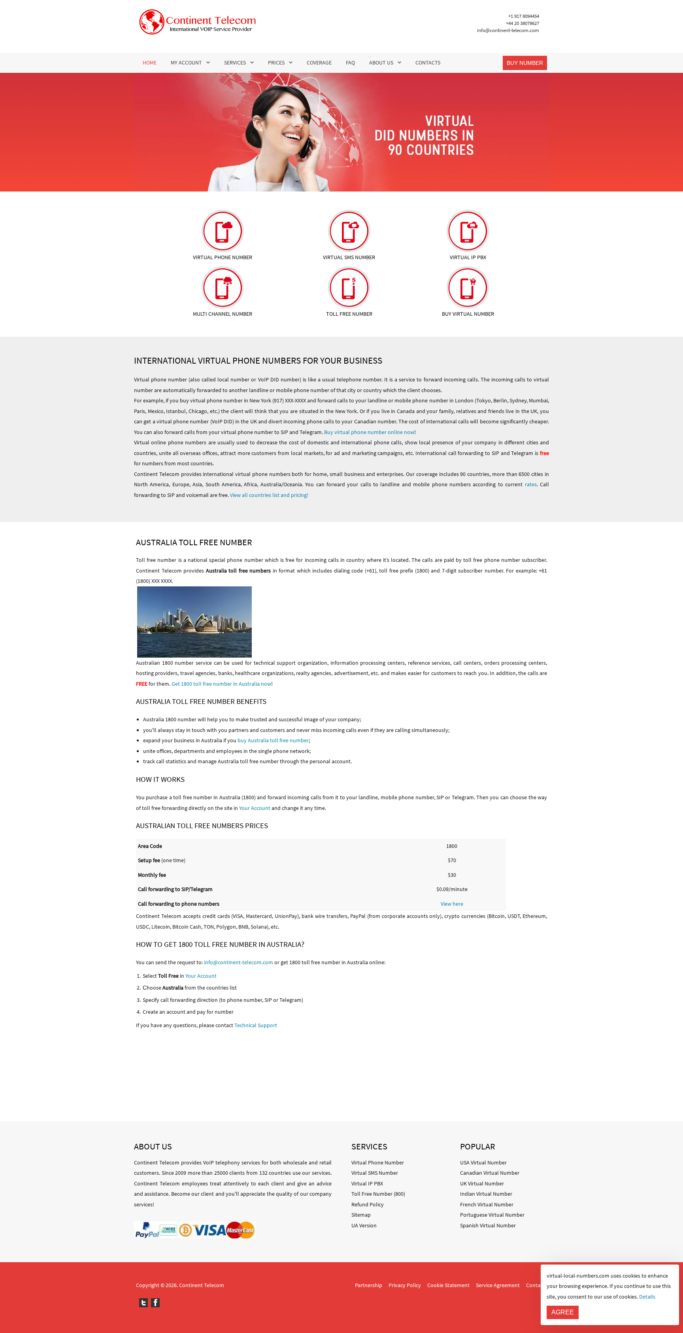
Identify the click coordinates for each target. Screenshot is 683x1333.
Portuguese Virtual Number (492, 1214)
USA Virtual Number (483, 1162)
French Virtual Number (486, 1204)
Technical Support (255, 1025)
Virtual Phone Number (377, 1162)
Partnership (368, 1285)
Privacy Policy (405, 1285)
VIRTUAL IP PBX (468, 257)
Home (150, 62)
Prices (276, 62)
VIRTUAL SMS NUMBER (349, 257)
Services (235, 62)
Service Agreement (498, 1285)
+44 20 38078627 (522, 23)
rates (531, 484)
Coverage (319, 62)
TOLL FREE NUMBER (349, 313)
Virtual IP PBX (367, 1183)
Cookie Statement (448, 1285)
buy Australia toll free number (273, 740)
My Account (186, 62)
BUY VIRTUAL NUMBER (468, 313)
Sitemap (361, 1214)
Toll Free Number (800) (378, 1193)
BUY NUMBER (525, 63)
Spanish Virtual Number (488, 1225)
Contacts (427, 62)
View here (452, 903)
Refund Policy (367, 1204)
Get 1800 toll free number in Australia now (221, 683)
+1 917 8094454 (523, 16)
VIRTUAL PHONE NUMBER (222, 257)
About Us (381, 62)
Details (647, 1296)
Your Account (254, 808)
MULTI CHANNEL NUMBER (222, 313)
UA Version (364, 1225)
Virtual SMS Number (374, 1172)
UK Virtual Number (482, 1183)
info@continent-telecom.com (508, 30)
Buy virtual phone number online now (369, 432)
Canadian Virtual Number (489, 1172)
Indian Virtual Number (486, 1193)
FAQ (350, 62)
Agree (562, 1312)
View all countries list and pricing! (269, 495)
